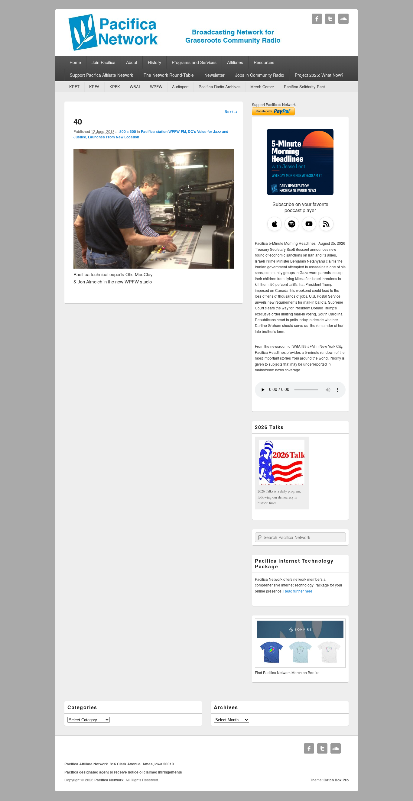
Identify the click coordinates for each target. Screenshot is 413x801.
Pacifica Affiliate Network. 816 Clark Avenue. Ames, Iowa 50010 (119, 764)
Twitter (330, 19)
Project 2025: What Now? (319, 75)
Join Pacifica (103, 62)
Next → (231, 111)
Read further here (297, 590)
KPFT (74, 86)
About (131, 62)
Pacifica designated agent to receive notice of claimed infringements (123, 772)
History (154, 62)
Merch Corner (262, 86)
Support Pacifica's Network (274, 104)
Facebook (317, 19)
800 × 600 (127, 131)
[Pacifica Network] (174, 49)
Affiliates (235, 62)
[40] (153, 266)
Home (75, 62)
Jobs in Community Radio (259, 75)
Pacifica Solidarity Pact (304, 86)
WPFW (156, 86)
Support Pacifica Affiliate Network (101, 75)
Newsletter (214, 75)
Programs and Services (194, 62)
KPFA (94, 86)
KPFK (114, 86)
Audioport (180, 86)
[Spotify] (292, 224)
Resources (264, 62)
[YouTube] (309, 224)
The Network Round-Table (169, 75)
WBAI (135, 86)
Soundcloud (343, 19)
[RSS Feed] (326, 224)
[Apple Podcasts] (274, 224)
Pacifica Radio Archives (220, 86)
